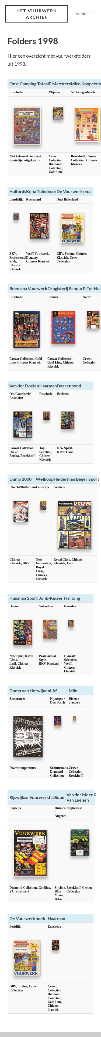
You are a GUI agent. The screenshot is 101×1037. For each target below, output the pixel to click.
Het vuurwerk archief (36, 14)
